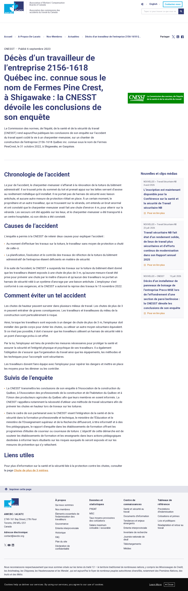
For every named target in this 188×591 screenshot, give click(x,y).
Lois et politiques (166, 520)
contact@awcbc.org (14, 536)
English (153, 4)
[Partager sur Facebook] (182, 36)
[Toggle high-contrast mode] (142, 4)
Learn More (155, 585)
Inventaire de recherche (135, 532)
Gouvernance (61, 524)
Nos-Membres (54, 36)
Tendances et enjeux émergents (134, 522)
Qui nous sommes (64, 505)
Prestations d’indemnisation (165, 510)
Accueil (8, 36)
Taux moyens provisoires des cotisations (102, 519)
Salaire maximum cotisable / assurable (100, 526)
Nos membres (62, 509)
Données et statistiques (96, 502)
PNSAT (93, 509)
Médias (127, 548)
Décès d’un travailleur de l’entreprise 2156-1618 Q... (113, 36)
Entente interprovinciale (67, 528)
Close (170, 584)
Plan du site (61, 541)
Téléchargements (132, 544)
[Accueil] (14, 7)
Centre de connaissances (133, 502)
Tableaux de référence (165, 502)
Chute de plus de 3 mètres (31, 470)
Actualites (73, 36)
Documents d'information (136, 516)
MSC (91, 513)
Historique (60, 532)
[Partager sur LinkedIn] (177, 36)
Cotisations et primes (168, 516)
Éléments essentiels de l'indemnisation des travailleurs (67, 517)
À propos (60, 500)
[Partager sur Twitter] (173, 36)
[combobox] (159, 11)
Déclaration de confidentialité (62, 547)
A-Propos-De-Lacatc (29, 36)
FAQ (57, 537)
